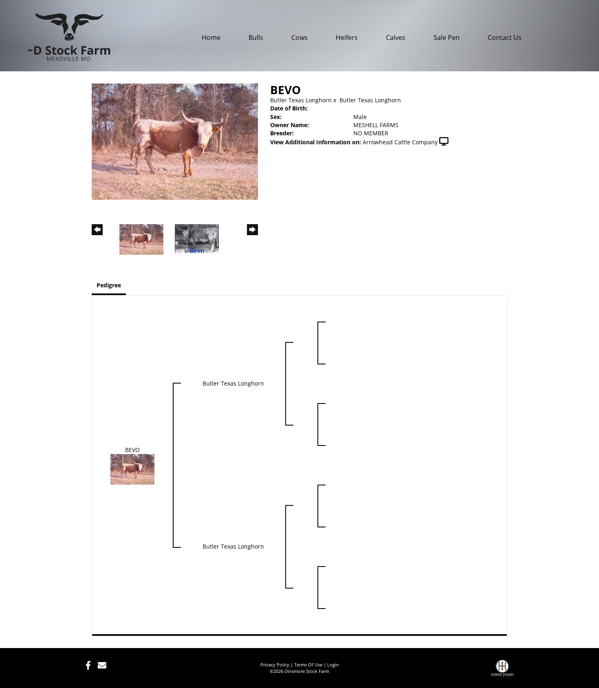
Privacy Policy (274, 665)
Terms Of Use (308, 665)
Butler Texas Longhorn (301, 100)
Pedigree (109, 285)
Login (333, 665)
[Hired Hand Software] (502, 671)
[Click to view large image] (175, 141)
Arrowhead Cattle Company (400, 142)
